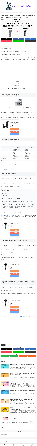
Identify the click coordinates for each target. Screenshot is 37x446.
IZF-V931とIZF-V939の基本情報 (13, 83)
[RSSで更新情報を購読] (27, 356)
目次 (17, 81)
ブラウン (13, 215)
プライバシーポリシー (4, 441)
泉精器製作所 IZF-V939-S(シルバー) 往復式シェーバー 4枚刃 (15, 124)
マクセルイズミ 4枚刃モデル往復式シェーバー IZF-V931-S (15, 225)
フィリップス (7, 215)
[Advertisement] (18, 71)
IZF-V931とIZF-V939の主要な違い (13, 85)
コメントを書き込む (18, 431)
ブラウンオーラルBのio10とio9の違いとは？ (19, 316)
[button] (30, 41)
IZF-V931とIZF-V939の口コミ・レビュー (15, 86)
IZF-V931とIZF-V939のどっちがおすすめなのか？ (16, 88)
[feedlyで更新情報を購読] (9, 356)
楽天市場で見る (15, 131)
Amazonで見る (15, 230)
